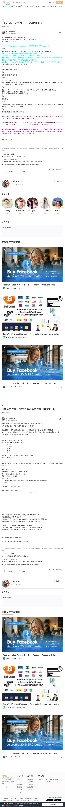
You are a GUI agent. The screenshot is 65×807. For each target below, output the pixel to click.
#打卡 (48, 779)
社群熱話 (18, 6)
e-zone (36, 798)
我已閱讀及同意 (52, 804)
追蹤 (60, 33)
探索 (37, 6)
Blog (31, 798)
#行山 (43, 779)
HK (17, 798)
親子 (24, 161)
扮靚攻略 (33, 161)
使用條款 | (18, 800)
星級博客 (49, 6)
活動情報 (40, 161)
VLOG (19, 782)
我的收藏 (30, 784)
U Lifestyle (6, 798)
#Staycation (42, 782)
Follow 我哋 (36, 164)
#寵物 (39, 779)
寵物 (28, 161)
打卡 (11, 161)
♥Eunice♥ (20, 211)
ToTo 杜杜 (45, 211)
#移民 (48, 782)
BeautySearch (32, 211)
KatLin (57, 211)
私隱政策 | (24, 800)
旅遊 (15, 161)
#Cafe (56, 779)
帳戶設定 (30, 782)
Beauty (22, 798)
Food (27, 798)
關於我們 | (5, 800)
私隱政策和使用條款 (11, 805)
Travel (12, 798)
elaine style (10, 32)
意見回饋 (19, 789)
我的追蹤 (30, 787)
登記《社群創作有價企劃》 (21, 156)
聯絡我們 (36, 800)
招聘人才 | (31, 800)
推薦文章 (43, 6)
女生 (3, 19)
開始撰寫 (59, 2)
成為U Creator (28, 6)
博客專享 (56, 6)
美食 (19, 161)
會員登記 (51, 2)
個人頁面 (30, 779)
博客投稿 (19, 792)
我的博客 (30, 789)
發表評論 (7, 227)
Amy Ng (7, 211)
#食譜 (52, 779)
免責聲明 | (11, 800)
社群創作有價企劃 (7, 6)
